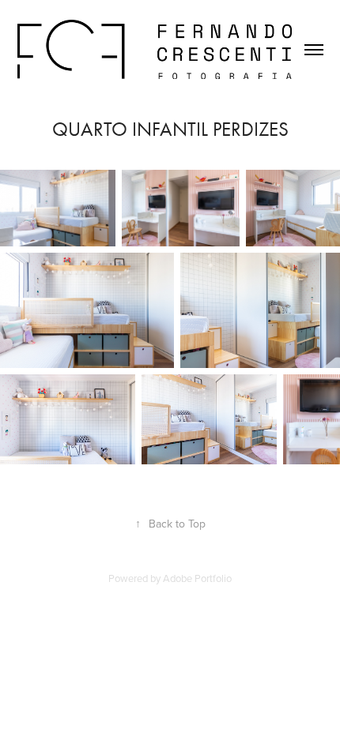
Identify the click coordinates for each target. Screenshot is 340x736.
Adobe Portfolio (197, 578)
